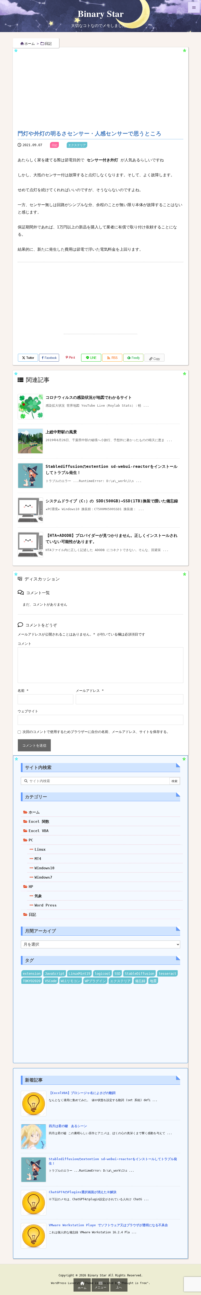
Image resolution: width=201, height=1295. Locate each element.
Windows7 (43, 877)
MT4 (38, 859)
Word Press (46, 905)
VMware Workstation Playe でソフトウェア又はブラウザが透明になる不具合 (108, 1225)
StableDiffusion (139, 974)
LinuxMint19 (79, 974)
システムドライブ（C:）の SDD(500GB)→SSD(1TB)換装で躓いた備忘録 (112, 501)
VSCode (51, 981)
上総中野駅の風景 (61, 432)
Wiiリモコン (70, 981)
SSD (117, 974)
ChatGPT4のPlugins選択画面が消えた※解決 (82, 1192)
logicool (102, 974)
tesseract (167, 974)
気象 (38, 896)
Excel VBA (39, 831)
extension (31, 974)
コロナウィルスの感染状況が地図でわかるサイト (89, 397)
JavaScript (54, 974)
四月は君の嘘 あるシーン (68, 1126)
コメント (24, 644)
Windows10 (44, 868)
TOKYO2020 (31, 981)
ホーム (30, 44)
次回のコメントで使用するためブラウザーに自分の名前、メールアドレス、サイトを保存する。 (96, 732)
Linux (40, 849)
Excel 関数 (39, 821)
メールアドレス (90, 691)
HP (31, 886)
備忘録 (140, 981)
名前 (23, 691)
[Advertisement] (109, 85)
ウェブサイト (28, 711)
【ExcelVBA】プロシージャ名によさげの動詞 (82, 1093)
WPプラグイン (95, 981)
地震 (153, 981)
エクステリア (77, 145)
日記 (48, 44)
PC (31, 840)
